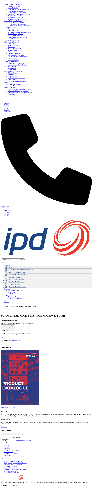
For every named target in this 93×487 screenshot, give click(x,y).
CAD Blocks (12, 292)
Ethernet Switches (13, 58)
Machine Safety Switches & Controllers (19, 32)
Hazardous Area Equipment (12, 61)
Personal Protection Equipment (17, 81)
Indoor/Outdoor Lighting (15, 84)
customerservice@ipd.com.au (24, 440)
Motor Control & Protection (12, 42)
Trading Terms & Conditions (12, 450)
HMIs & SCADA (13, 30)
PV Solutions (12, 69)
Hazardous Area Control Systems (17, 65)
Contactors (11, 43)
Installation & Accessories (11, 76)
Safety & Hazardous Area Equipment (15, 469)
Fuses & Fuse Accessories (15, 11)
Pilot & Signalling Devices (15, 34)
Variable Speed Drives (14, 50)
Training (6, 295)
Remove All (16, 434)
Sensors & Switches (13, 40)
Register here (16, 340)
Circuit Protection (13, 8)
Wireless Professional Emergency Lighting (20, 92)
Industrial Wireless (13, 60)
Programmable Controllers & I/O (17, 37)
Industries (11, 267)
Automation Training (14, 297)
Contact (6, 302)
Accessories (11, 94)
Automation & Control (10, 27)
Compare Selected (6, 434)
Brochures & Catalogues (15, 290)
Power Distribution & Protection (13, 4)
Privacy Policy (8, 452)
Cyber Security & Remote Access (17, 56)
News (6, 215)
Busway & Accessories (14, 6)
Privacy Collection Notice (11, 453)
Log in (3, 337)
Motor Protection (13, 45)
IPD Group (7, 211)
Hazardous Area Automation (16, 63)
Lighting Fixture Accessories (16, 86)
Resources (7, 289)
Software (10, 293)
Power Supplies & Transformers (17, 12)
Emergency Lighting (10, 87)
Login (2, 207)
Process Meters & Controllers (16, 35)
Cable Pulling (12, 79)
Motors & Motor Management (17, 287)
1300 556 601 (12, 440)
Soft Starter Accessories (15, 48)
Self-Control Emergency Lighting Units (19, 89)
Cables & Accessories (14, 53)
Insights (6, 300)
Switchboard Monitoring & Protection (19, 14)
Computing (11, 29)
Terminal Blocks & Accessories (17, 19)
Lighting (6, 82)
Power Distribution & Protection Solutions (21, 269)
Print (22, 434)
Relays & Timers (13, 39)
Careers (6, 214)
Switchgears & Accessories (16, 17)
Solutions (7, 265)
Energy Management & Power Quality (15, 463)
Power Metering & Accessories (17, 24)
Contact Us (4, 427)
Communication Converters (16, 55)
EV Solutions (12, 68)
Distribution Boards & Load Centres (18, 9)
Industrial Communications (12, 52)
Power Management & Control (13, 21)
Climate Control (12, 73)
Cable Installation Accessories (16, 78)
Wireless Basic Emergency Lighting (18, 91)
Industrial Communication (15, 298)
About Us (7, 212)
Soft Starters (11, 47)
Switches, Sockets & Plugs (15, 16)
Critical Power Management (16, 22)
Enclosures (11, 74)
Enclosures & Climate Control (13, 71)
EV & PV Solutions (10, 66)
